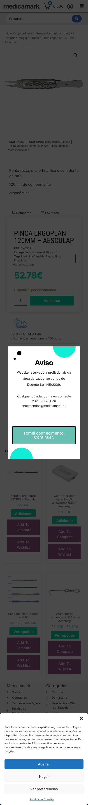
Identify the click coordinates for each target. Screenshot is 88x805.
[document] (44, 402)
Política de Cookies (42, 799)
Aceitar (44, 764)
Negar (44, 776)
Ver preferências (44, 789)
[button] (81, 718)
